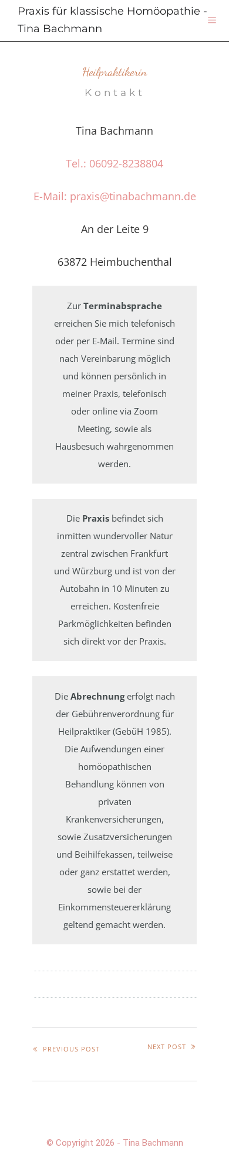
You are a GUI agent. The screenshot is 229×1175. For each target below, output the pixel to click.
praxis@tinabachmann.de (133, 196)
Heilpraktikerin (114, 72)
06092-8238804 (126, 163)
